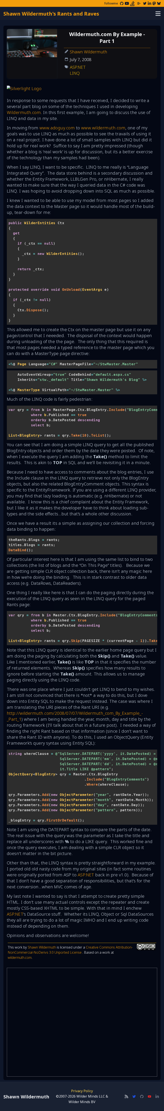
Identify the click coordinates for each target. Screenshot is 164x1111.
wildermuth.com (20, 957)
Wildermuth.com (24, 112)
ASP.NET (78, 67)
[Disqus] (82, 1022)
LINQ (75, 73)
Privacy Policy (82, 1091)
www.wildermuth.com (103, 128)
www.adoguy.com (57, 128)
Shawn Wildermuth (88, 52)
